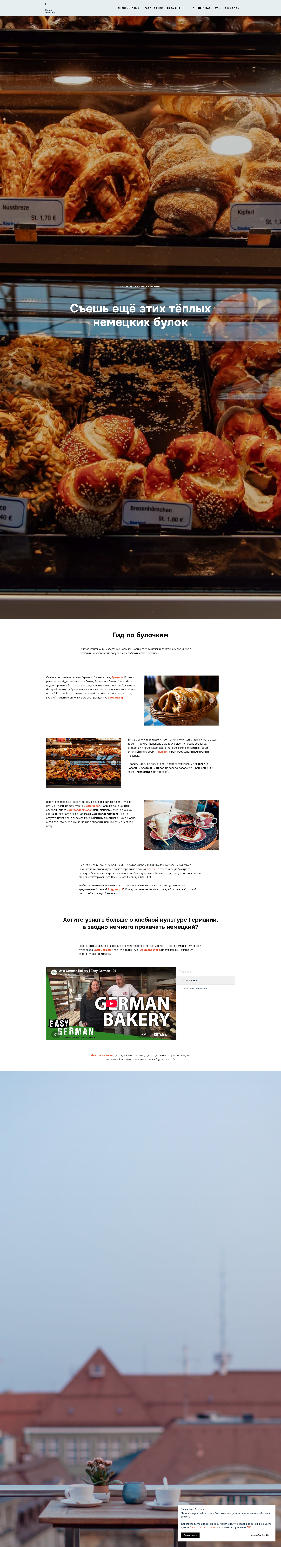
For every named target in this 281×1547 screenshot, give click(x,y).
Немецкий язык (127, 8)
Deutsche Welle (150, 950)
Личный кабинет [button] (205, 8)
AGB (249, 1527)
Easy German (102, 950)
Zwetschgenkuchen (80, 810)
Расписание (154, 8)
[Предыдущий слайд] (151, 700)
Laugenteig (115, 697)
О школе (230, 8)
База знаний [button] (177, 8)
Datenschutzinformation (203, 1527)
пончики (163, 751)
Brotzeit (152, 869)
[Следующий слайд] (211, 700)
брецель (117, 677)
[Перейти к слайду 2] (182, 720)
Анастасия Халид (102, 1055)
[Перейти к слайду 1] (179, 720)
